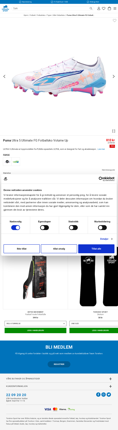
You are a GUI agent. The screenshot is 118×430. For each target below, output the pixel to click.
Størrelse (7, 173)
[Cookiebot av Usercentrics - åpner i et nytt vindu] (101, 179)
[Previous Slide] (4, 76)
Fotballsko (41, 15)
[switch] (44, 227)
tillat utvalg (59, 248)
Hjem (26, 15)
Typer (49, 15)
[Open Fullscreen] (114, 131)
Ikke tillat (21, 248)
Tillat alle (96, 248)
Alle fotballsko (59, 15)
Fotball (32, 15)
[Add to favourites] (114, 20)
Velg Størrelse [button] (35, 324)
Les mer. (101, 149)
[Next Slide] (114, 76)
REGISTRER (59, 364)
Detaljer (104, 239)
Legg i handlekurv (35, 330)
